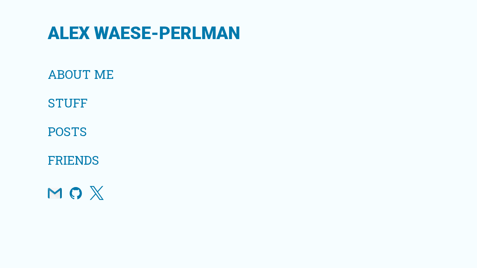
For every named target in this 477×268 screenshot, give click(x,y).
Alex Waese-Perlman (144, 33)
